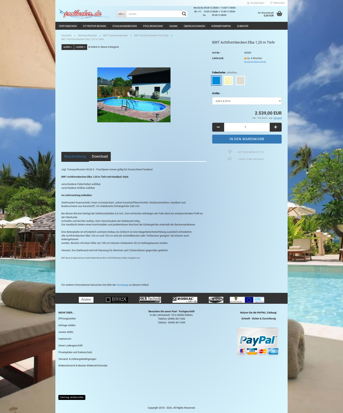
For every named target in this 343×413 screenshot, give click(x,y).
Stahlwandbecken (124, 26)
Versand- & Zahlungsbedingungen (77, 358)
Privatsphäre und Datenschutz (75, 352)
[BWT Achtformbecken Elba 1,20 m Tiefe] (134, 94)
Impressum (64, 338)
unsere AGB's (65, 332)
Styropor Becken (94, 26)
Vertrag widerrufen (72, 397)
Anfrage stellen (66, 325)
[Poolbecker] (84, 14)
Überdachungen (194, 26)
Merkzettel (279, 3)
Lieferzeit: (218, 58)
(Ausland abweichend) (255, 62)
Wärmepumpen (221, 26)
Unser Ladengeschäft (70, 345)
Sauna (173, 26)
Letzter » (80, 46)
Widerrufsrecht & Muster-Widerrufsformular (82, 365)
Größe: (216, 93)
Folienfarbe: (224, 72)
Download (100, 156)
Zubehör (242, 26)
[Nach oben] (332, 407)
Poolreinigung (153, 26)
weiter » (67, 46)
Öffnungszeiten (67, 318)
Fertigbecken (68, 26)
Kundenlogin (256, 3)
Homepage (122, 284)
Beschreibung (75, 156)
